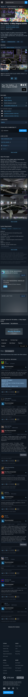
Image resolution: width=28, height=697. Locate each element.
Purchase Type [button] (14, 340)
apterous (7, 492)
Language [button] (3, 343)
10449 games (7, 427)
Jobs (16, 648)
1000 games (7, 400)
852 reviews (13, 493)
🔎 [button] (25, 180)
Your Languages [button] (8, 351)
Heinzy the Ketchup (9, 467)
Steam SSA (5, 648)
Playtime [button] (20, 343)
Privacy (4, 662)
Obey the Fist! (8, 426)
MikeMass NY (8, 580)
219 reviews (7, 469)
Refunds (5, 673)
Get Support (18, 668)
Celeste (6, 557)
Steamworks (6, 651)
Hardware (17, 651)
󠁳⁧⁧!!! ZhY (6, 603)
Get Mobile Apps (8, 692)
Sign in (2, 73)
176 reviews (13, 400)
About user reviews (5, 323)
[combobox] (15, 2)
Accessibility (6, 665)
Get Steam (17, 662)
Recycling (17, 653)
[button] (3, 6)
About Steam (6, 646)
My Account (18, 670)
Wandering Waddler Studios (12, 25)
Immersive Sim (11, 41)
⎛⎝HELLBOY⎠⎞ (8, 398)
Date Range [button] (12, 343)
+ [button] (21, 41)
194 (6, 362)
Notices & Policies (7, 668)
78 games (6, 363)
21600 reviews (15, 427)
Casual (3, 41)
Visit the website (5, 142)
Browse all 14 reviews (14, 627)
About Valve (18, 646)
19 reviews (12, 363)
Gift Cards (5, 656)
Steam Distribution (7, 653)
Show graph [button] (22, 346)
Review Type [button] (4, 340)
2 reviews (13, 581)
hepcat (6, 515)
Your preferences (14, 323)
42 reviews (7, 517)
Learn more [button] (23, 130)
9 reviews (13, 559)
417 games (7, 559)
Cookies (5, 670)
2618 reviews (14, 605)
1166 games (7, 493)
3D (18, 41)
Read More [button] (23, 454)
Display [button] (3, 346)
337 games (7, 581)
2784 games (7, 605)
